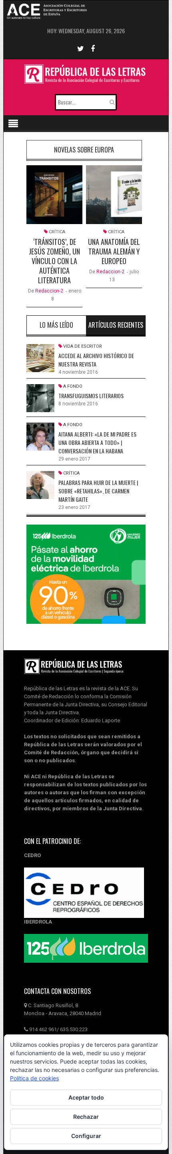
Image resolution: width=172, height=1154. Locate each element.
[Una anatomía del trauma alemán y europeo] (114, 194)
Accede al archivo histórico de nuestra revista (96, 359)
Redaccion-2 (49, 291)
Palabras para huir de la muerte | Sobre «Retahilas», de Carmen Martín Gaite (98, 490)
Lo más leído (56, 325)
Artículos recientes (115, 325)
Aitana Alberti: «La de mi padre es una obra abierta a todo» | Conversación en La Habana (97, 442)
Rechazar (86, 1116)
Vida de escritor (82, 346)
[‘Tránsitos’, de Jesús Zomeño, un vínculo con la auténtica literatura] (54, 194)
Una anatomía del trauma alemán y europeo (114, 251)
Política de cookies (34, 1078)
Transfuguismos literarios (91, 395)
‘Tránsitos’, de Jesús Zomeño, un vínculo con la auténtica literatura (54, 260)
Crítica (57, 231)
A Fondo (72, 386)
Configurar (86, 1135)
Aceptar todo (86, 1097)
